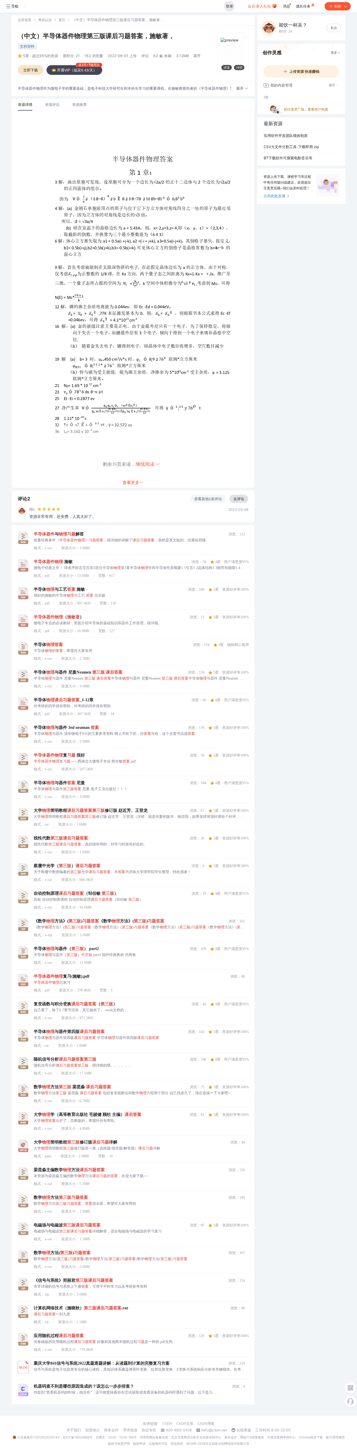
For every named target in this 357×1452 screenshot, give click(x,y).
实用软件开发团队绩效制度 (286, 135)
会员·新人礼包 (260, 6)
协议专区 (149, 1430)
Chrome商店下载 (311, 1437)
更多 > (335, 53)
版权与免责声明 (119, 1443)
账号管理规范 (335, 1437)
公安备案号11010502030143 (38, 1437)
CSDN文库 (184, 1424)
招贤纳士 (92, 1430)
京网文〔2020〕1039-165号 (116, 1437)
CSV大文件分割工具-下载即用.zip (291, 146)
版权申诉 (139, 1443)
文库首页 (24, 20)
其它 (62, 20)
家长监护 (230, 1437)
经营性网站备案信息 (154, 1437)
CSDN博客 (206, 1424)
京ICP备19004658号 (78, 1437)
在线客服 (244, 1430)
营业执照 (177, 1443)
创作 (337, 6)
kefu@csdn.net (214, 1430)
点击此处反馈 (274, 195)
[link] (24, 19)
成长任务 (304, 6)
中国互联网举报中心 (281, 1437)
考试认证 (45, 20)
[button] (242, 88)
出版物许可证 (158, 1443)
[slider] (49, 509)
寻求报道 (130, 1430)
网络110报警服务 (252, 1437)
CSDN (167, 1424)
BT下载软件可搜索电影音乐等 (288, 158)
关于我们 (73, 1430)
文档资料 (27, 46)
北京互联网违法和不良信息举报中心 (196, 1437)
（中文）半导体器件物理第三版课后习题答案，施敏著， (96, 36)
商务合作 (111, 1430)
